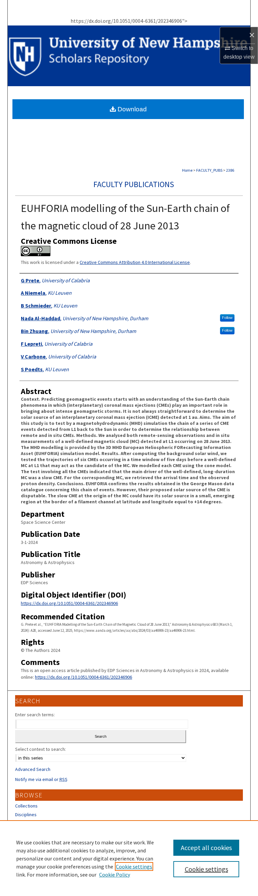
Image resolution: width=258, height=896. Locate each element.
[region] (129, 858)
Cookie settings (134, 866)
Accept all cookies (206, 847)
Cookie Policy (114, 874)
